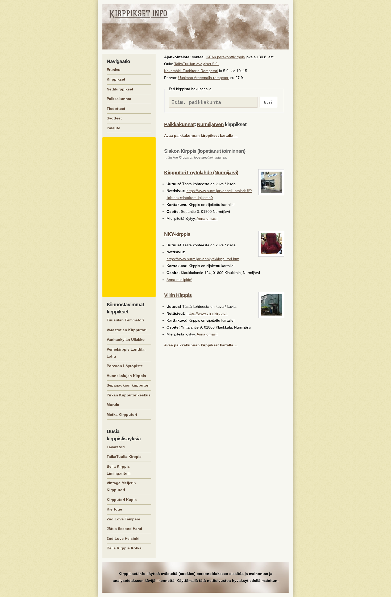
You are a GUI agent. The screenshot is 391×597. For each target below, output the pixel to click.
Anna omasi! (207, 218)
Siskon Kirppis (180, 151)
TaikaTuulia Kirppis (124, 456)
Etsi (268, 102)
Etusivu (113, 70)
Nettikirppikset (120, 89)
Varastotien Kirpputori (127, 330)
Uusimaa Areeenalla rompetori (203, 78)
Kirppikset (116, 79)
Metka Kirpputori (122, 414)
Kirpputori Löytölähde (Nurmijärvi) (201, 172)
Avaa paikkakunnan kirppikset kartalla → (201, 135)
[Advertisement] (129, 217)
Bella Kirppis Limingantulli (119, 469)
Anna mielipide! (179, 279)
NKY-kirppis (177, 234)
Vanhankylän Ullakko (126, 339)
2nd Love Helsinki (123, 538)
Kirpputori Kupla (122, 500)
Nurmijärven (210, 124)
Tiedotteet (116, 108)
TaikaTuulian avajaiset (192, 64)
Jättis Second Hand (124, 528)
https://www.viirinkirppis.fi (207, 313)
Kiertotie (114, 509)
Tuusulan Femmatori (125, 320)
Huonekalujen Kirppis (126, 376)
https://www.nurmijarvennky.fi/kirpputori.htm (203, 259)
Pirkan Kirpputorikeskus (129, 395)
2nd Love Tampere (123, 519)
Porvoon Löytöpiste (125, 366)
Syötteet (114, 118)
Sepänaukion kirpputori (128, 385)
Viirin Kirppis (178, 295)
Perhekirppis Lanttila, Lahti (126, 352)
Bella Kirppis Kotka (124, 548)
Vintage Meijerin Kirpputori (121, 486)
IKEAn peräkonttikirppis (225, 57)
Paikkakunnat (179, 124)
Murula (113, 405)
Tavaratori (116, 447)
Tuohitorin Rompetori (200, 71)
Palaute (113, 128)
